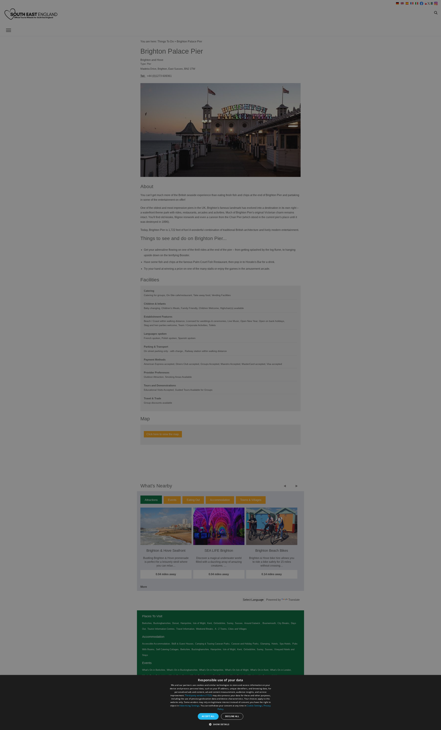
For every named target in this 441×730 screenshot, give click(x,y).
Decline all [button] (232, 716)
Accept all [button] (208, 716)
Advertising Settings (189, 705)
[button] (220, 724)
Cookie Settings (254, 705)
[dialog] (220, 702)
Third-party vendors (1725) (198, 695)
